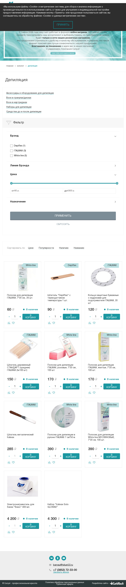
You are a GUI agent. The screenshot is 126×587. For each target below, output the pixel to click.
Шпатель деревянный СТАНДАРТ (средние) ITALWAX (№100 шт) (18, 367)
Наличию (64, 248)
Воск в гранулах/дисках (18, 98)
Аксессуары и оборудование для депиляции (30, 93)
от (13, 191)
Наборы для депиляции (19, 107)
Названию (79, 248)
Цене (30, 248)
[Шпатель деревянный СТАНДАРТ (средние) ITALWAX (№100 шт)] (22, 346)
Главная (9, 66)
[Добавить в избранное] (13, 323)
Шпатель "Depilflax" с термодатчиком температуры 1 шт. (59, 298)
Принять (63, 25)
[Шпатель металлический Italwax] (22, 416)
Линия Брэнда (19, 165)
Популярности (46, 248)
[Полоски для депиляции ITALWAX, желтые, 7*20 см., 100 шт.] (103, 346)
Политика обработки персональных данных (64, 582)
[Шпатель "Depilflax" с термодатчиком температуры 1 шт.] (62, 277)
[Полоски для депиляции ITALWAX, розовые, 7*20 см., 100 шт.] (62, 346)
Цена (13, 174)
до (65, 191)
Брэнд (14, 136)
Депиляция (32, 66)
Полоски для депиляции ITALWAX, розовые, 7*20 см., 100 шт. (62, 367)
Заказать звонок (61, 572)
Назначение (18, 202)
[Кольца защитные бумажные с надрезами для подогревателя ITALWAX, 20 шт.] (103, 277)
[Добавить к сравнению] (9, 323)
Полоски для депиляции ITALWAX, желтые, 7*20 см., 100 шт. (102, 367)
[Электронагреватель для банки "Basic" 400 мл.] (22, 486)
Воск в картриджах (16, 103)
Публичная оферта (64, 584)
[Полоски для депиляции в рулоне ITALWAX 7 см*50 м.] (62, 416)
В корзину (31, 317)
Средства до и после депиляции (23, 112)
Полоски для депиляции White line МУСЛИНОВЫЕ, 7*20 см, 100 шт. (101, 437)
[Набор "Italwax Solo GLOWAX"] (62, 486)
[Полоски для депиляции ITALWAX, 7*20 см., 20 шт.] (22, 277)
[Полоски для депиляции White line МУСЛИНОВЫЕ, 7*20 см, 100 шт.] (103, 416)
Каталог (20, 66)
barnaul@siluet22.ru (63, 565)
